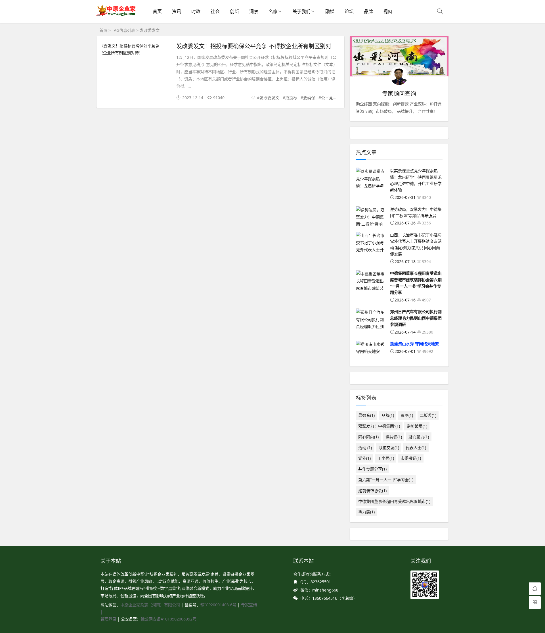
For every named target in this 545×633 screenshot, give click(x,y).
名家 (273, 11)
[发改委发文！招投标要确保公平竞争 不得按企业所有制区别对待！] (136, 49)
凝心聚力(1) (418, 437)
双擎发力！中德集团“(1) (379, 426)
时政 (195, 11)
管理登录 (109, 619)
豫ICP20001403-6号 (218, 604)
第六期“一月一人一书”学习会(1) (385, 479)
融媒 (329, 11)
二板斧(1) (428, 415)
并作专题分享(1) (372, 469)
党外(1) (364, 458)
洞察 (253, 11)
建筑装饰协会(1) (372, 490)
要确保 (309, 97)
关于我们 (301, 11)
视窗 (387, 11)
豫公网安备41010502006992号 (168, 619)
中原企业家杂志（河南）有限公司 (150, 604)
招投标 (291, 97)
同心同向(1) (368, 437)
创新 (234, 11)
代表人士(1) (416, 447)
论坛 (349, 11)
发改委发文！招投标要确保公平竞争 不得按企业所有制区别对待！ (259, 46)
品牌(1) (388, 415)
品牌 (368, 11)
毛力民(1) (366, 512)
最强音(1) (366, 415)
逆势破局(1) (417, 426)
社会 (215, 11)
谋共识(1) (393, 437)
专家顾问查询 (399, 93)
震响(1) (407, 415)
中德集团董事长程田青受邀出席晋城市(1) (394, 501)
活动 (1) (365, 447)
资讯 (176, 11)
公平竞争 (329, 97)
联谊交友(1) (389, 447)
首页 (157, 11)
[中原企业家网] (116, 15)
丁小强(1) (386, 458)
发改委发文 (269, 97)
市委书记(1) (411, 458)
